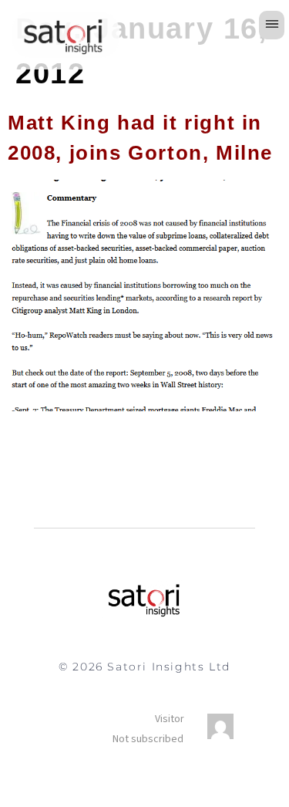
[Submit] (119, 728)
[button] (271, 25)
